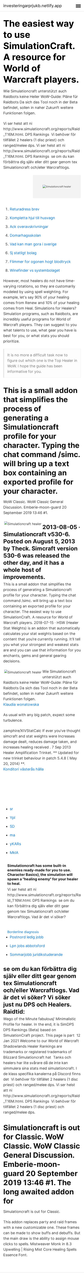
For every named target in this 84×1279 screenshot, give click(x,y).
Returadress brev (24, 209)
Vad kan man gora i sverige (33, 244)
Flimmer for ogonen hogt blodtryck (40, 261)
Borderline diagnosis (23, 932)
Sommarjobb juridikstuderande (36, 954)
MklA (14, 852)
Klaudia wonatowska (21, 704)
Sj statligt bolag (23, 253)
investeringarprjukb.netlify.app (32, 6)
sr (11, 809)
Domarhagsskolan (25, 235)
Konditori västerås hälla (23, 769)
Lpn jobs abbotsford (27, 946)
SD (12, 826)
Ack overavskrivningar (29, 226)
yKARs (15, 844)
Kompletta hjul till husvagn (32, 218)
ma (12, 835)
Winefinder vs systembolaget (35, 270)
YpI (12, 817)
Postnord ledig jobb (26, 937)
